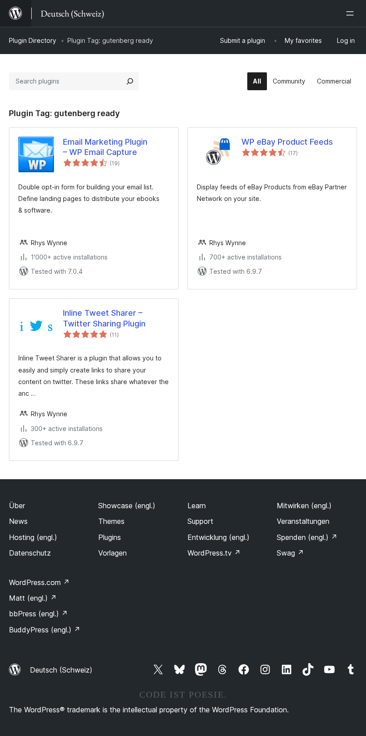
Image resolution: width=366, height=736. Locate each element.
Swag (290, 552)
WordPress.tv (214, 552)
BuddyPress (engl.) (44, 629)
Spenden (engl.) (307, 537)
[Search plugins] (130, 81)
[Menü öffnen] (351, 13)
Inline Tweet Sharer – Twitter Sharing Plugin (104, 318)
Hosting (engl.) (33, 537)
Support (200, 521)
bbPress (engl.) (38, 613)
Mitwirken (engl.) (304, 505)
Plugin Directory (32, 40)
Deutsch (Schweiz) (61, 669)
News (18, 521)
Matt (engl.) (33, 598)
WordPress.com (39, 582)
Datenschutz (30, 552)
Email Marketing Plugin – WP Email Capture (105, 147)
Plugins (109, 537)
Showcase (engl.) (126, 505)
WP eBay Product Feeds (287, 141)
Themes (111, 521)
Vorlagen (112, 552)
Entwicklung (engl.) (218, 537)
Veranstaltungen (303, 521)
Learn (196, 505)
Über (17, 505)
